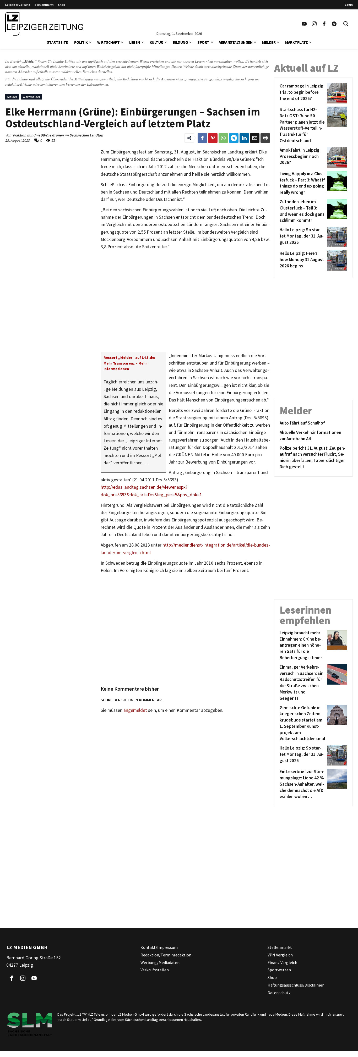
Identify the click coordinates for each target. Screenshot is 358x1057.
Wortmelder (31, 97)
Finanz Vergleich (282, 962)
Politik (81, 42)
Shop (61, 5)
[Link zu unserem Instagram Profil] (314, 24)
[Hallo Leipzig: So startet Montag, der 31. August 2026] (336, 237)
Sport (203, 42)
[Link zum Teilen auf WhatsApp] (223, 138)
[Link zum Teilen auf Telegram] (233, 138)
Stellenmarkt (44, 5)
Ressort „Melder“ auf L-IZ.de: (129, 357)
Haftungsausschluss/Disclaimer (296, 985)
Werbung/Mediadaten (160, 962)
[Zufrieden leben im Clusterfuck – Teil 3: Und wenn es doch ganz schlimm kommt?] (336, 211)
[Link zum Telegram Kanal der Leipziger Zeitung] (334, 24)
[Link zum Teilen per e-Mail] (254, 138)
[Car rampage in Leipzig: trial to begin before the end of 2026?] (336, 93)
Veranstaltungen (236, 42)
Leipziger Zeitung (17, 5)
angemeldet (135, 710)
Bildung (180, 42)
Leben (134, 42)
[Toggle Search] (346, 24)
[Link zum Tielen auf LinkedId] (244, 138)
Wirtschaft (108, 42)
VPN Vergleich (280, 954)
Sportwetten (279, 970)
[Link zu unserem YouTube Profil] (304, 24)
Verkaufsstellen (154, 970)
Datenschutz (279, 992)
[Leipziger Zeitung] (44, 24)
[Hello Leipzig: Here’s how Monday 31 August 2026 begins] (336, 260)
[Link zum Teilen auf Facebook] (202, 138)
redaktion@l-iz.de (18, 84)
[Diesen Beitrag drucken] (265, 138)
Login (349, 5)
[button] (90, 42)
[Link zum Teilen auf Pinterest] (213, 138)
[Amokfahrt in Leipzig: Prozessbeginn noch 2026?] (336, 157)
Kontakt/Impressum (159, 947)
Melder (268, 42)
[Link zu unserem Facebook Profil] (324, 24)
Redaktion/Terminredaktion (165, 954)
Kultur (156, 42)
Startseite (57, 42)
